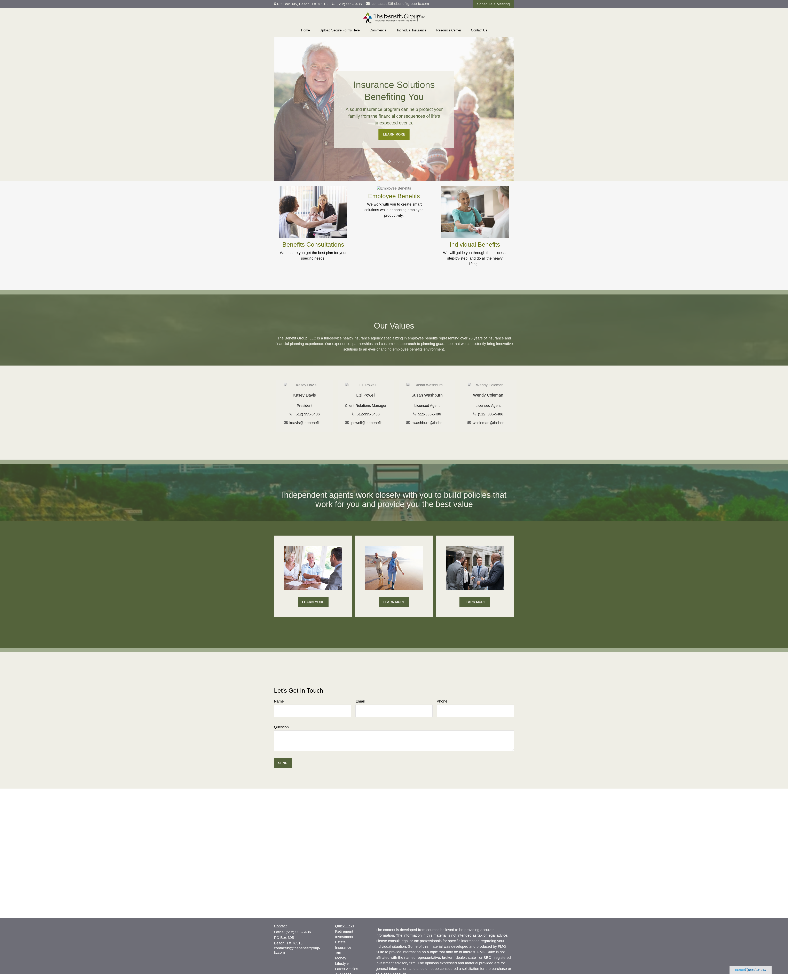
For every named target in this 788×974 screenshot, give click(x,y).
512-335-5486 (368, 414)
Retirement (344, 931)
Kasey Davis (304, 395)
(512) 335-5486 (349, 4)
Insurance (343, 947)
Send (282, 763)
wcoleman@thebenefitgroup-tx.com (491, 423)
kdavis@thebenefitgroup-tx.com (307, 423)
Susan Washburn (427, 395)
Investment (344, 937)
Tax (338, 953)
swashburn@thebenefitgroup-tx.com (430, 423)
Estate (340, 942)
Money (340, 958)
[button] (305, 30)
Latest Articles (346, 969)
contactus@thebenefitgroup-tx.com (400, 4)
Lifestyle (342, 963)
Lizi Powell (365, 395)
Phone (442, 701)
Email (360, 701)
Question (281, 727)
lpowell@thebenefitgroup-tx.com (368, 423)
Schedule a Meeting (493, 4)
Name (279, 701)
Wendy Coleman (488, 395)
